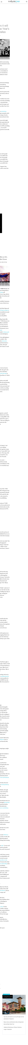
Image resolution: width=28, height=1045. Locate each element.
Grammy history (5, 784)
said (2, 845)
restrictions (3, 111)
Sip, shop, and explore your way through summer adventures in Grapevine (14, 1017)
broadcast (2, 890)
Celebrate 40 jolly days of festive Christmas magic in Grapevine (13, 1028)
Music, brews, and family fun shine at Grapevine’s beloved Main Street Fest (14, 1023)
